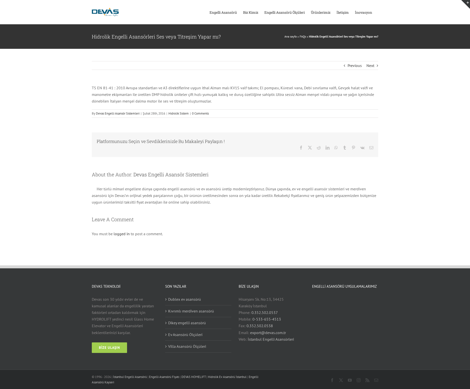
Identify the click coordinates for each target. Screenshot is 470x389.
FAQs (303, 36)
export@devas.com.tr (268, 332)
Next (370, 65)
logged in (122, 233)
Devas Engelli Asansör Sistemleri (118, 113)
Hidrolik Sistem (178, 113)
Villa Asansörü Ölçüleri (187, 346)
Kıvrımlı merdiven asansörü (191, 311)
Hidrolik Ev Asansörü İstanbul (227, 377)
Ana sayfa (290, 36)
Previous (355, 65)
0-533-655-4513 (266, 319)
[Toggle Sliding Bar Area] (465, 4)
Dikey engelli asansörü (187, 322)
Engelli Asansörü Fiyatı (164, 377)
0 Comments (200, 113)
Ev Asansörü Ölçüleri (185, 334)
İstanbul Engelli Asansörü (130, 377)
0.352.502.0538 (260, 325)
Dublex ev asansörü (184, 299)
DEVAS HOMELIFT (193, 377)
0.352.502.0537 (264, 312)
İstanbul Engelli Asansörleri (271, 339)
